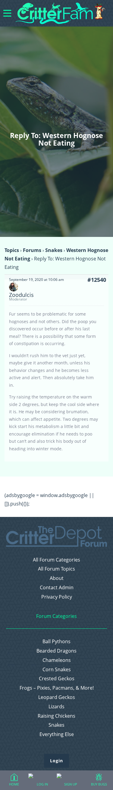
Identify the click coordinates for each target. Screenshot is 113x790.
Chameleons (56, 660)
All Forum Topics (56, 569)
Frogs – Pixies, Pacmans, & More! (57, 688)
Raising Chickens (56, 716)
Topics (12, 250)
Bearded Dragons (56, 651)
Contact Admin (57, 587)
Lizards (56, 706)
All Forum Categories (56, 560)
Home (14, 784)
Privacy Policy (56, 597)
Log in (42, 784)
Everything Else (56, 734)
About (57, 578)
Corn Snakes (56, 669)
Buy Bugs (99, 784)
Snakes (53, 250)
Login (56, 760)
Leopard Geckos (56, 697)
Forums (32, 250)
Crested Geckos (56, 678)
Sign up (70, 784)
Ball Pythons (56, 641)
